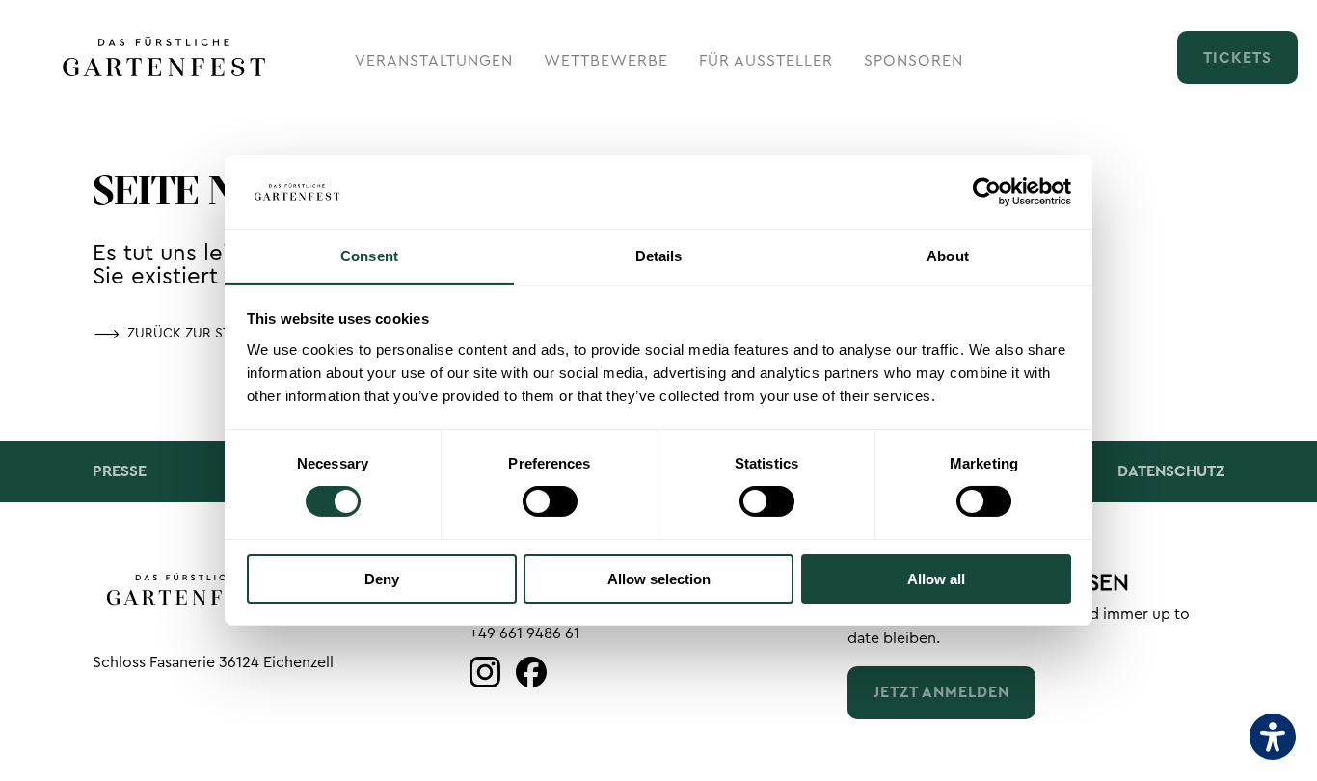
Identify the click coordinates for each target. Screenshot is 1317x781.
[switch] (550, 501)
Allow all (936, 579)
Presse (120, 471)
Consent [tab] (369, 256)
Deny (381, 579)
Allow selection (659, 579)
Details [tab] (659, 256)
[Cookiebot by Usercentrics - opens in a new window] (986, 191)
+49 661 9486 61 (524, 633)
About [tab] (948, 256)
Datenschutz (1170, 471)
